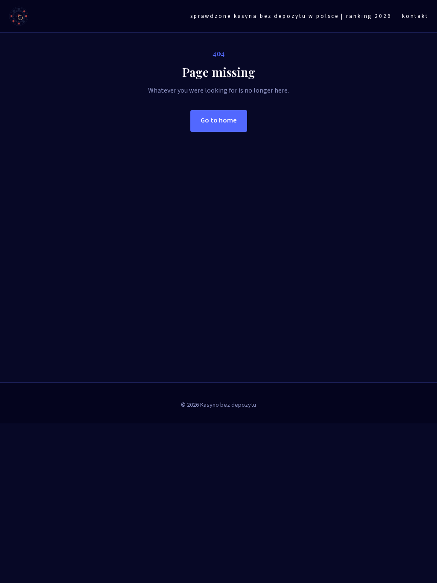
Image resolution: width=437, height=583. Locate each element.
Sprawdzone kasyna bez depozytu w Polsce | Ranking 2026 (291, 16)
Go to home (219, 120)
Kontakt (415, 16)
